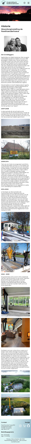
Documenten (15, 439)
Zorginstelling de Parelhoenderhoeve (13, 3)
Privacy (8, 439)
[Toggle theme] (24, 3)
